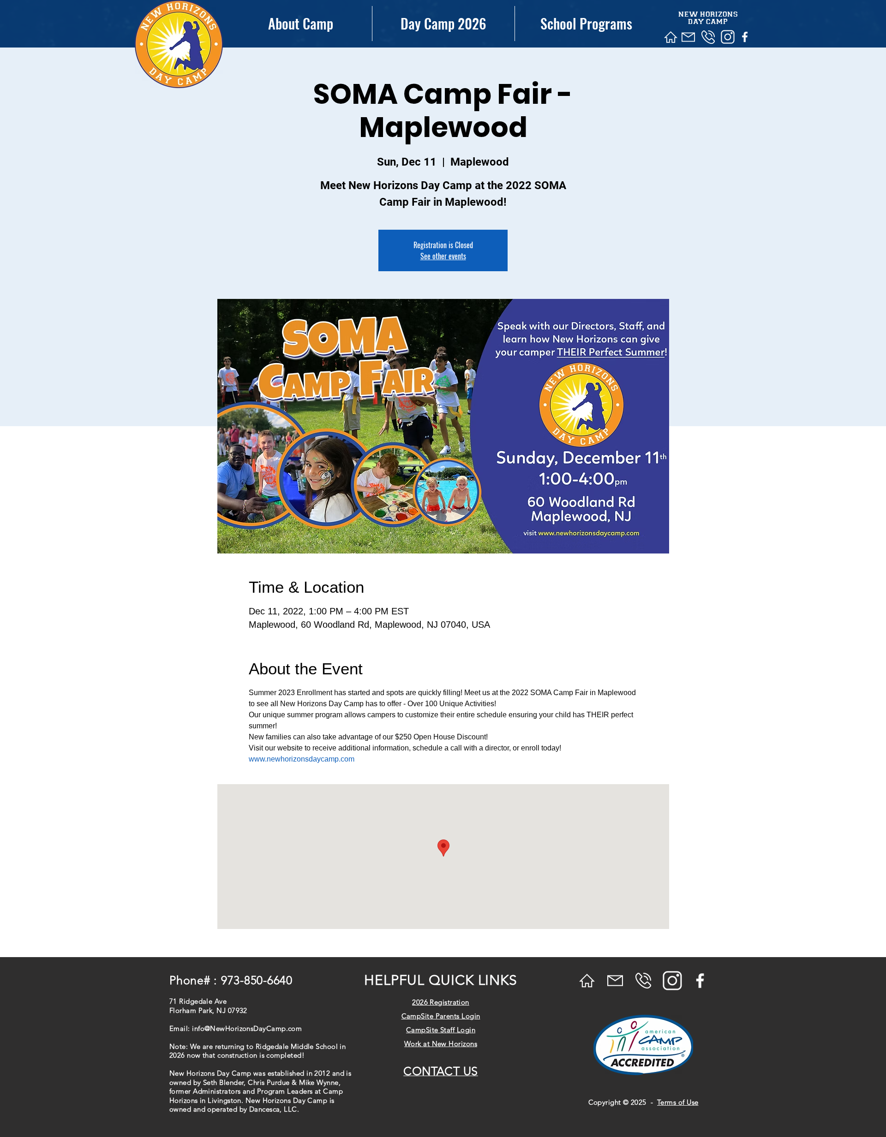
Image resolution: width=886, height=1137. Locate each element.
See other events (443, 256)
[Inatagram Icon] (728, 37)
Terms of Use (677, 1102)
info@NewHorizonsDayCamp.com (247, 1028)
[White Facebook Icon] (745, 37)
